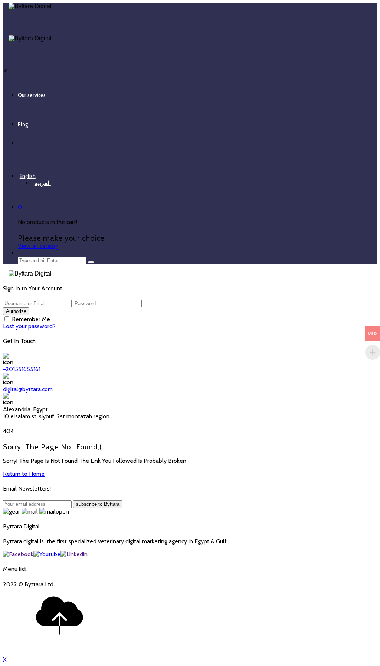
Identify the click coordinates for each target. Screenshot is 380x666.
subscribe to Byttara (97, 504)
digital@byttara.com (28, 389)
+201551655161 (21, 369)
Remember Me (31, 319)
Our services (32, 95)
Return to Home (24, 473)
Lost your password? (29, 326)
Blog (23, 124)
